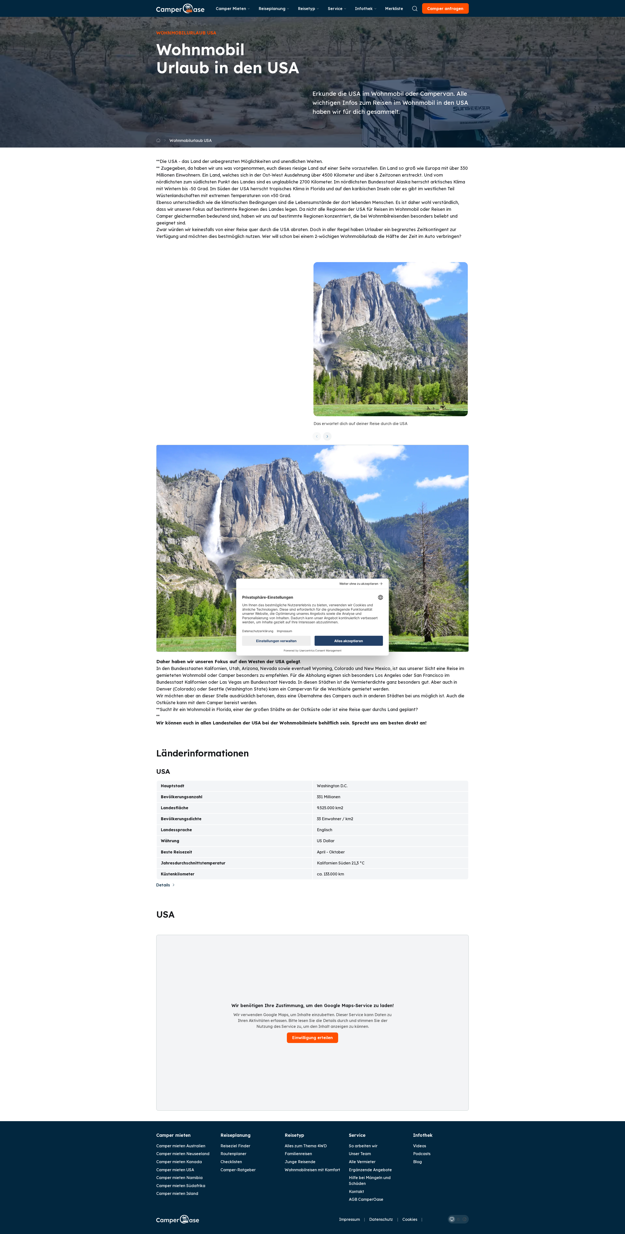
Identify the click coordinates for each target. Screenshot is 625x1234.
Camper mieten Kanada (179, 1161)
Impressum (349, 1219)
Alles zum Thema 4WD (306, 1145)
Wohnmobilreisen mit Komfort (312, 1169)
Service (335, 8)
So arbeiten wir (363, 1145)
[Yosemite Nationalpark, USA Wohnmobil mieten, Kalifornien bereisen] (390, 339)
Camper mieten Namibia (179, 1177)
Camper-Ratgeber (238, 1169)
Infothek (364, 8)
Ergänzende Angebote (370, 1169)
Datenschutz (381, 1219)
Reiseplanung (272, 8)
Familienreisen (298, 1153)
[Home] (158, 140)
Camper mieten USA (175, 1169)
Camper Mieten (231, 8)
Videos (419, 1145)
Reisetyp (306, 8)
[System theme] (452, 1219)
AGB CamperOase (366, 1199)
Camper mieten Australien (180, 1145)
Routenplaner (233, 1153)
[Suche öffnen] (415, 8)
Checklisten (231, 1161)
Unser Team (360, 1153)
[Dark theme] (464, 1219)
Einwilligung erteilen (312, 1037)
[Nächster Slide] (327, 436)
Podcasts (421, 1153)
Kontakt (356, 1191)
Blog (417, 1161)
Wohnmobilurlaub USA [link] (190, 140)
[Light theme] (458, 1219)
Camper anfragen (445, 8)
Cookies (409, 1219)
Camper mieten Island (177, 1193)
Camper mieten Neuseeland (182, 1153)
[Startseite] (180, 8)
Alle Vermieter (362, 1161)
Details (163, 885)
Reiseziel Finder (235, 1145)
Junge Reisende (300, 1161)
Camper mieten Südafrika (180, 1185)
